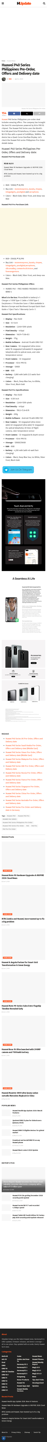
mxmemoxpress (21, 189)
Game (19, 1356)
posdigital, (21, 265)
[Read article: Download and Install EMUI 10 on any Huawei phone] (6, 1142)
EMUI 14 (4, 1387)
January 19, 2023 (18, 1125)
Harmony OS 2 (22, 1364)
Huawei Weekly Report (37, 1363)
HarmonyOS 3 (22, 1367)
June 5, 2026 (6, 881)
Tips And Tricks (38, 1380)
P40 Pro (34, 826)
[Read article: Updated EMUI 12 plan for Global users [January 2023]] (6, 1122)
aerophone (34, 192)
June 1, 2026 (6, 1055)
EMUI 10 (4, 1369)
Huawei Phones (38, 1359)
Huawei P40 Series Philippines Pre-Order (17, 822)
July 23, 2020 (17, 1220)
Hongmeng (21, 1377)
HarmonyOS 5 (22, 1374)
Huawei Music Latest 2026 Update (25, 1150)
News (34, 1377)
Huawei (5, 119)
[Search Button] (44, 3)
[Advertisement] (23, 32)
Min (10, 79)
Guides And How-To (23, 1360)
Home (3, 61)
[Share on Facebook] (14, 113)
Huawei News (11, 61)
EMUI (3, 1365)
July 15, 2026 (17, 1116)
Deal (3, 1362)
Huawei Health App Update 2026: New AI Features (20, 1401)
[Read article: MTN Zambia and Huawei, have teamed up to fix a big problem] (23, 900)
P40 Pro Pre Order (9, 829)
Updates (35, 1386)
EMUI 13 (4, 1384)
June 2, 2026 (6, 968)
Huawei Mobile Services (22, 1390)
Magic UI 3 (36, 1367)
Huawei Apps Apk (23, 1386)
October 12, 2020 (9, 1189)
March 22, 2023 (18, 1135)
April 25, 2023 (17, 1210)
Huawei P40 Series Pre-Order (13, 826)
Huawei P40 (11, 816)
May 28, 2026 (6, 1099)
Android (5, 1356)
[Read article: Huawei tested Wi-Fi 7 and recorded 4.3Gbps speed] (6, 1207)
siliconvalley (11, 268)
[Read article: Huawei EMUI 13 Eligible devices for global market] (6, 1132)
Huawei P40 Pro (23, 816)
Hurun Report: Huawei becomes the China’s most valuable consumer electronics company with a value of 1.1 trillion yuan (23, 1184)
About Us (5, 1432)
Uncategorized (38, 1383)
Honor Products (23, 1380)
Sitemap (27, 1432)
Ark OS (4, 1359)
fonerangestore (12, 271)
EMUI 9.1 (5, 1390)
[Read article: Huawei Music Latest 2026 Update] (6, 1152)
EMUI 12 (4, 1381)
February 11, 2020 (18, 1145)
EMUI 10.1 (5, 1375)
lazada (32, 189)
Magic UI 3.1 (36, 1371)
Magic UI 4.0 (36, 1374)
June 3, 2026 (6, 925)
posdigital (21, 192)
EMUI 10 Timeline (8, 1372)
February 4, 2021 (18, 1200)
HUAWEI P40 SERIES (10, 819)
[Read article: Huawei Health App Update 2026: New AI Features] (6, 1113)
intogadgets (11, 192)
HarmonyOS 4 (22, 1371)
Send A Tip (37, 1432)
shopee (38, 189)
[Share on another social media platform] (39, 113)
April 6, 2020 (19, 79)
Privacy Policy (16, 1432)
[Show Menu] (3, 3)
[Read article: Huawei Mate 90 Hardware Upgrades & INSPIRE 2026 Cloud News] (23, 857)
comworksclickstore (25, 268)
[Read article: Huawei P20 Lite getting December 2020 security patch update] (6, 1197)
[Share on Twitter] (27, 113)
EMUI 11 (4, 1378)
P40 (27, 826)
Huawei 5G (21, 1383)
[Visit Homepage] (23, 3)
